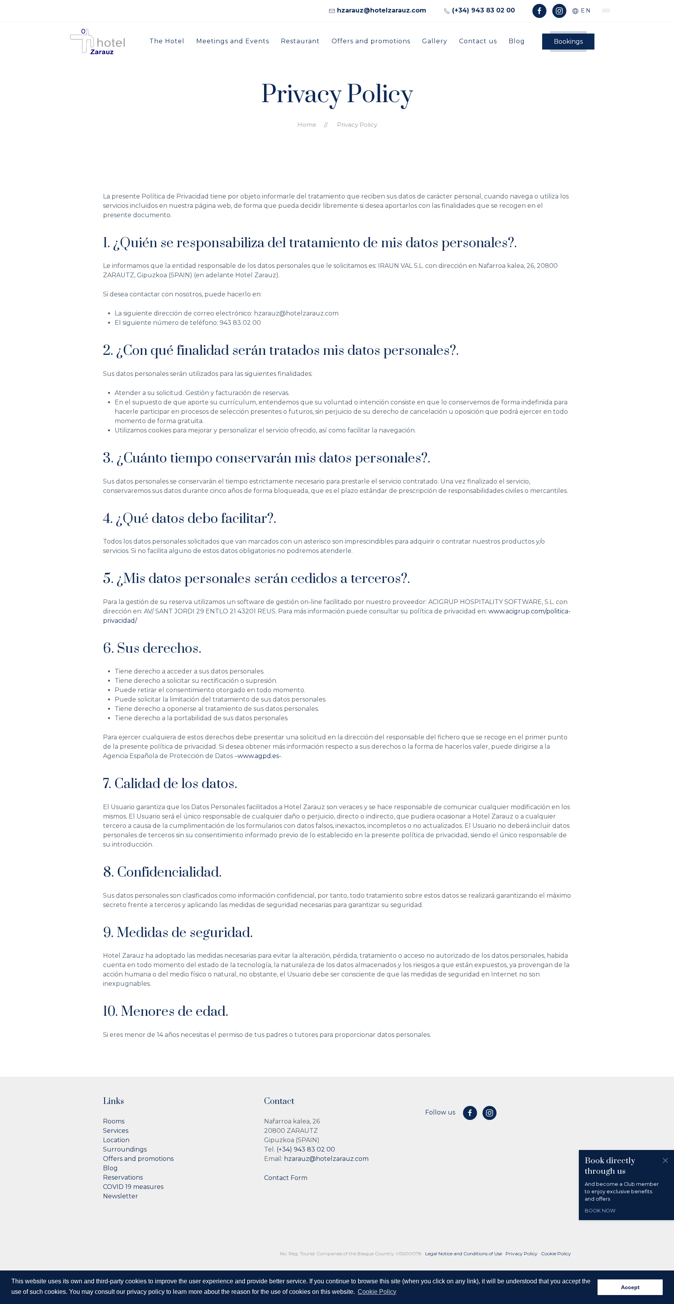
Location (116, 1140)
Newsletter (120, 1196)
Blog (517, 40)
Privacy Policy (521, 1253)
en (584, 10)
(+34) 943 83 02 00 (306, 1149)
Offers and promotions (371, 40)
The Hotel (166, 40)
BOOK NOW (600, 1211)
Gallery (434, 40)
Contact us (478, 40)
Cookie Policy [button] (377, 1291)
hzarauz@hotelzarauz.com (326, 1158)
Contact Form (285, 1178)
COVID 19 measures (133, 1187)
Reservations (123, 1177)
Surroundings (125, 1149)
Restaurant (300, 40)
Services (115, 1130)
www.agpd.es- (259, 756)
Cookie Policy (556, 1253)
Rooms (113, 1121)
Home (306, 124)
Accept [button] (630, 1287)
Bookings (568, 41)
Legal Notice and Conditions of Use (463, 1253)
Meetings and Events (232, 40)
